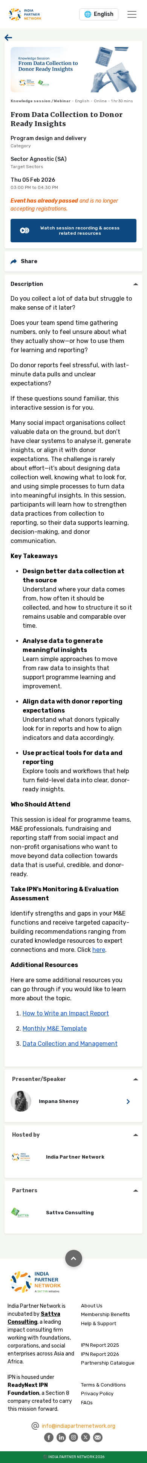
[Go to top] (73, 1258)
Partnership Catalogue (108, 1363)
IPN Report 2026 (100, 1354)
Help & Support (98, 1323)
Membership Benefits (105, 1314)
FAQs (87, 1402)
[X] (85, 1436)
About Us (92, 1306)
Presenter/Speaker (39, 1079)
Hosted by (26, 1135)
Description (27, 284)
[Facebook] (49, 1436)
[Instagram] (73, 1436)
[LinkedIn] (61, 1436)
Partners (24, 1190)
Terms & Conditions (103, 1385)
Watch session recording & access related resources (79, 230)
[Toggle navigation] (131, 14)
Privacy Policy (97, 1393)
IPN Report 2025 (100, 1345)
